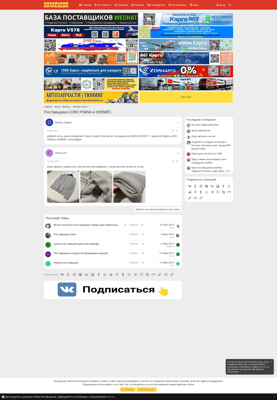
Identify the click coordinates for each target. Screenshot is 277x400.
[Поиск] (230, 5)
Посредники (158, 4)
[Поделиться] (173, 131)
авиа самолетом (200, 130)
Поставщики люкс (65, 234)
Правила (123, 4)
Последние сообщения (201, 119)
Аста (172, 256)
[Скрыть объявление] (271, 362)
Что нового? (104, 4)
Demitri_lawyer (63, 122)
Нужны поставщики (66, 262)
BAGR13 (170, 246)
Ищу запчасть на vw (203, 136)
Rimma (111, 396)
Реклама (139, 4)
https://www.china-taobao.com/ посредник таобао (209, 161)
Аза (172, 265)
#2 (177, 161)
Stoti (172, 237)
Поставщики (179, 4)
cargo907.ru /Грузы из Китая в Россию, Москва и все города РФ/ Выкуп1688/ (211, 145)
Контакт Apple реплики (204, 124)
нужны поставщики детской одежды (76, 243)
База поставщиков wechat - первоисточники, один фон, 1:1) (210, 169)
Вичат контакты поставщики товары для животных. (86, 225)
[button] (194, 5)
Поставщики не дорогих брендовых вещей (81, 253)
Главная (86, 4)
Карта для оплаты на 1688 (206, 153)
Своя (171, 227)
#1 (177, 130)
